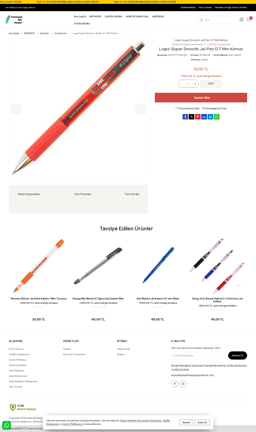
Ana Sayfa (80, 16)
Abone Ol (237, 355)
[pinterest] (198, 116)
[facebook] (185, 116)
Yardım (67, 349)
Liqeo (204, 59)
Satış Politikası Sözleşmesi (23, 381)
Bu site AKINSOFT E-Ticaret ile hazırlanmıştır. (29, 428)
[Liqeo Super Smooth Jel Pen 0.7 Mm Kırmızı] (78, 107)
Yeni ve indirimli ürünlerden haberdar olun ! (196, 348)
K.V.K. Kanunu (16, 349)
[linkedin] (210, 116)
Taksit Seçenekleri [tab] (28, 194)
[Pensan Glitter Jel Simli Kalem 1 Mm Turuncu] (39, 266)
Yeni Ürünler (15, 386)
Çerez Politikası (17, 359)
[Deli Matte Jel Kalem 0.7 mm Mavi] (158, 266)
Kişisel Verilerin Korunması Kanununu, (141, 420)
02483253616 (180, 370)
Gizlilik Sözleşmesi (19, 354)
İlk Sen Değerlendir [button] (221, 44)
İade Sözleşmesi (18, 375)
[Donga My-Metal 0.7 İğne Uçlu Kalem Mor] (98, 266)
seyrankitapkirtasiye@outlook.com (192, 375)
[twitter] (191, 116)
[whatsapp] (216, 116)
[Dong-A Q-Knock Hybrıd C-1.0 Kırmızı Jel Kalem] (217, 266)
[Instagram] (182, 383)
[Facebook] (174, 383)
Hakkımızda (123, 349)
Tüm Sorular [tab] (132, 194)
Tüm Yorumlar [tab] (82, 194)
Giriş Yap (241, 19)
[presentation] (20, 285)
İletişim (121, 354)
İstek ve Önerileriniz (74, 354)
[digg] (204, 116)
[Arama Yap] (201, 19)
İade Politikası (16, 370)
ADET (211, 83)
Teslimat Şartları (18, 365)
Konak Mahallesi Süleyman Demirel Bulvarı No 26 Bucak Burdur (209, 365)
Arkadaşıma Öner (216, 108)
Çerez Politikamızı (73, 424)
